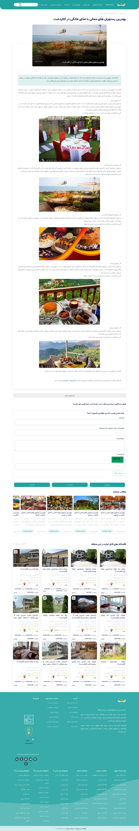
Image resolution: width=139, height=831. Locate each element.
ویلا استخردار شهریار (119, 813)
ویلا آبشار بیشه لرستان (21, 785)
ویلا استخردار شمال (81, 803)
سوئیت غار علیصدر (23, 780)
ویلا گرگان (65, 808)
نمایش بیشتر (20, 544)
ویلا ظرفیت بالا (102, 808)
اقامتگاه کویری (102, 785)
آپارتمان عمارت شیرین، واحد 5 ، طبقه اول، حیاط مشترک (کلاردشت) (84, 616)
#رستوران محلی (69, 395)
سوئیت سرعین (43, 811)
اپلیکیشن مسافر (72, 722)
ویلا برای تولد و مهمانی (99, 775)
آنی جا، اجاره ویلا (72, 703)
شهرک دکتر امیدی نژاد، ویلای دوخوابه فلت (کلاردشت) (84, 663)
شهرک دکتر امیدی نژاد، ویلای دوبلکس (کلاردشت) (113, 616)
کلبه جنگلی (83, 799)
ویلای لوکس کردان (120, 789)
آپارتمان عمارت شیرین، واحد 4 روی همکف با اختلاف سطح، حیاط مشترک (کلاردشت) (26, 617)
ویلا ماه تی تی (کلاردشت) (29, 569)
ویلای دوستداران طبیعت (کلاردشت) (113, 663)
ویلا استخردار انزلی (81, 808)
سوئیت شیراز (44, 797)
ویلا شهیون (25, 803)
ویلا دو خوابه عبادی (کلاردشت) (27, 662)
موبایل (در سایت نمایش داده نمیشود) (111, 428)
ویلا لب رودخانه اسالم (100, 803)
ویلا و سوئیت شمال (80, 818)
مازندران (107, 485)
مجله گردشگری (97, 4)
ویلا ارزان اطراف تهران (22, 813)
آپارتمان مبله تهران (120, 780)
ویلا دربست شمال (81, 775)
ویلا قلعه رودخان (24, 775)
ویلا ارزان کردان (24, 808)
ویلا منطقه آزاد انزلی (61, 775)
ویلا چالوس (64, 785)
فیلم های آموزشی (52, 722)
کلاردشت (70, 485)
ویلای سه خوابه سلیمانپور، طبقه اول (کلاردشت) (113, 570)
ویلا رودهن (64, 813)
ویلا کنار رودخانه (101, 794)
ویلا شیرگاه (64, 803)
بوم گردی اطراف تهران (119, 794)
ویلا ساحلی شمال (81, 789)
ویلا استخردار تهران (120, 808)
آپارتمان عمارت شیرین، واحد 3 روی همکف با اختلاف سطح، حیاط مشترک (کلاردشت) (55, 664)
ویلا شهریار (122, 803)
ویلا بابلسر (64, 789)
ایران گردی (86, 4)
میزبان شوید (54, 712)
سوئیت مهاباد (44, 816)
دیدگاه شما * (120, 438)
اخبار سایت (43, 4)
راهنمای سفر (76, 4)
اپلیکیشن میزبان (52, 726)
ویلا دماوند (64, 818)
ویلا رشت (84, 813)
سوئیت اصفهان (43, 792)
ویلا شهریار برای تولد (119, 818)
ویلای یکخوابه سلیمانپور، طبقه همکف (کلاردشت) (84, 570)
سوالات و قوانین (53, 707)
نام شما (121, 418)
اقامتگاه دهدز (25, 799)
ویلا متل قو (64, 799)
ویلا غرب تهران (102, 813)
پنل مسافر (74, 717)
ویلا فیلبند (45, 821)
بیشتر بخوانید (107, 531)
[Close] (54, 828)
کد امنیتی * (120, 454)
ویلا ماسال (64, 780)
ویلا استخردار (102, 780)
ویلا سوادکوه (25, 789)
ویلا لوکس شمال (82, 780)
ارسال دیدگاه (118, 473)
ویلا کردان (123, 799)
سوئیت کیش (44, 802)
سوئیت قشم (44, 806)
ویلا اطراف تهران (121, 775)
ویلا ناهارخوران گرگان (100, 799)
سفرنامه (66, 4)
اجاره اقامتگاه (109, 4)
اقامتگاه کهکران (102, 789)
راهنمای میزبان (53, 717)
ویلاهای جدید (73, 712)
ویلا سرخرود (64, 794)
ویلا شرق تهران (102, 818)
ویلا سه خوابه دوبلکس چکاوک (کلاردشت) (55, 616)
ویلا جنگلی (83, 794)
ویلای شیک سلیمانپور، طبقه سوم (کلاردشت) (55, 570)
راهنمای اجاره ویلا (56, 4)
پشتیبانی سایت (53, 703)
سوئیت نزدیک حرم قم (41, 775)
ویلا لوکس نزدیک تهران (118, 785)
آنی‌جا (124, 13)
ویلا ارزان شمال (82, 785)
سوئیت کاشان (44, 788)
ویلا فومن (26, 794)
